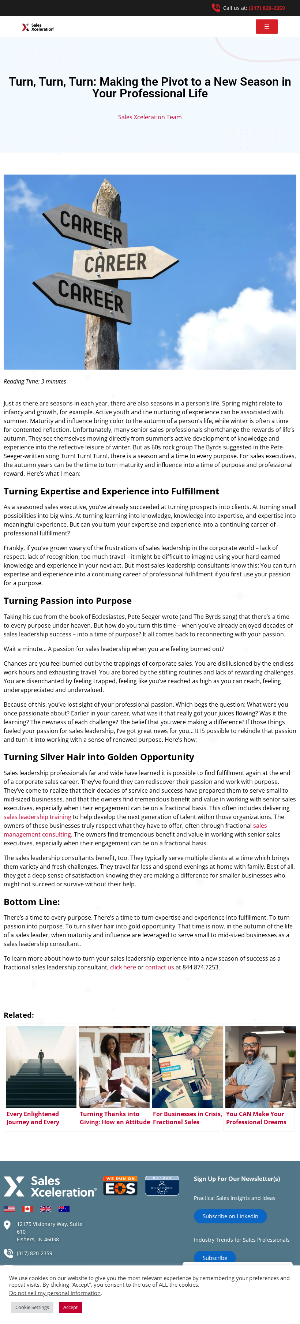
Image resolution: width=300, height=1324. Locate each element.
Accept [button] (70, 1307)
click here (123, 967)
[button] (267, 26)
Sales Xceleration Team (150, 117)
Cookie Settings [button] (32, 1307)
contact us (159, 967)
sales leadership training (37, 817)
